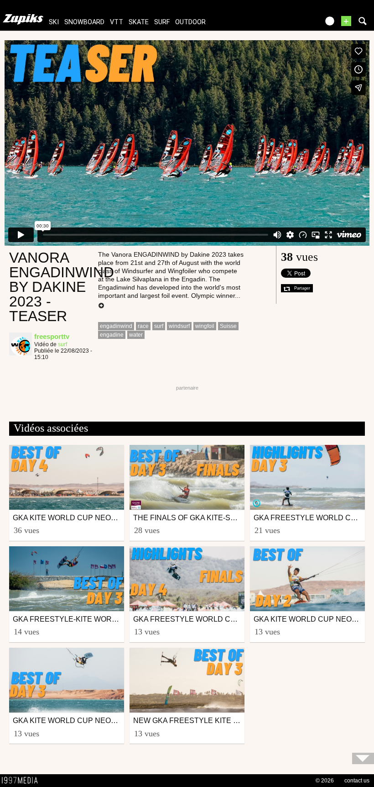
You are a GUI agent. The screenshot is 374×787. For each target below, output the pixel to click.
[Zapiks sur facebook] (293, 23)
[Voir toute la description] (101, 306)
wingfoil (204, 326)
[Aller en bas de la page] (363, 758)
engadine (112, 335)
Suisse (228, 326)
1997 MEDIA (22, 780)
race (143, 326)
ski (54, 22)
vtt (116, 22)
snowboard (84, 22)
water (136, 335)
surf (162, 22)
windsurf (179, 326)
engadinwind (116, 326)
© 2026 (325, 780)
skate (139, 22)
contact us (356, 780)
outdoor (190, 22)
